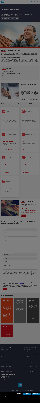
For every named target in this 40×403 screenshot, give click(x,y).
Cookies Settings (18, 393)
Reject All (27, 393)
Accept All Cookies (35, 393)
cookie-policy (5, 401)
